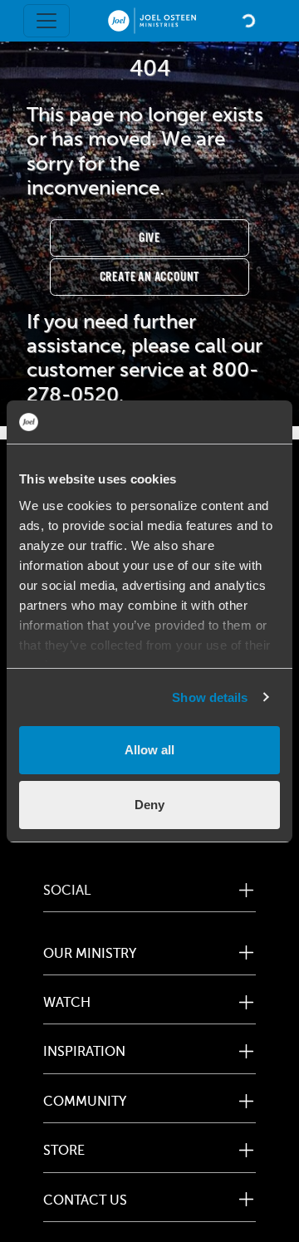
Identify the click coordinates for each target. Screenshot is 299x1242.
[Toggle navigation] (46, 20)
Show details (210, 697)
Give (149, 238)
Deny (149, 805)
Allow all (149, 750)
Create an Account (150, 277)
